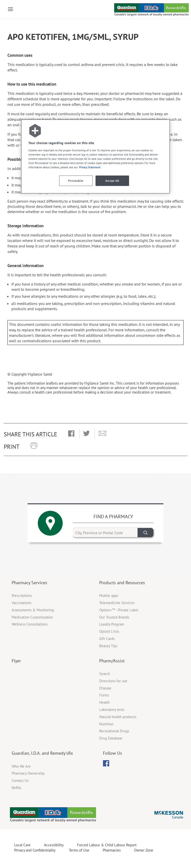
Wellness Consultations (30, 624)
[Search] (145, 532)
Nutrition (106, 724)
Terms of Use (79, 850)
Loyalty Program (111, 624)
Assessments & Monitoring (33, 610)
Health (104, 702)
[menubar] (106, 763)
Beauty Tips (108, 645)
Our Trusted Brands (114, 617)
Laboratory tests (111, 709)
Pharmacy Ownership (28, 773)
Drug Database (110, 738)
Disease (105, 688)
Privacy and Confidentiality (34, 850)
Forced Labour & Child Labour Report (107, 845)
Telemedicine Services (117, 602)
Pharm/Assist (112, 661)
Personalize (75, 180)
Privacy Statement (89, 167)
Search (104, 673)
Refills (16, 787)
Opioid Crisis (109, 631)
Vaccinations (21, 602)
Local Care (22, 845)
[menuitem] (106, 763)
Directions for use (113, 681)
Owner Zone (143, 850)
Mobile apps (108, 595)
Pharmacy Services (29, 582)
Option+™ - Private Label (118, 610)
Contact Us (20, 780)
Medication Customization (32, 617)
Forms (104, 695)
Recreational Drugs (114, 731)
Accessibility (54, 845)
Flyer (16, 661)
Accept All (112, 180)
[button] (71, 434)
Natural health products (117, 716)
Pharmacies (112, 850)
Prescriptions (22, 595)
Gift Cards (107, 638)
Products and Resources (122, 582)
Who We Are (21, 766)
